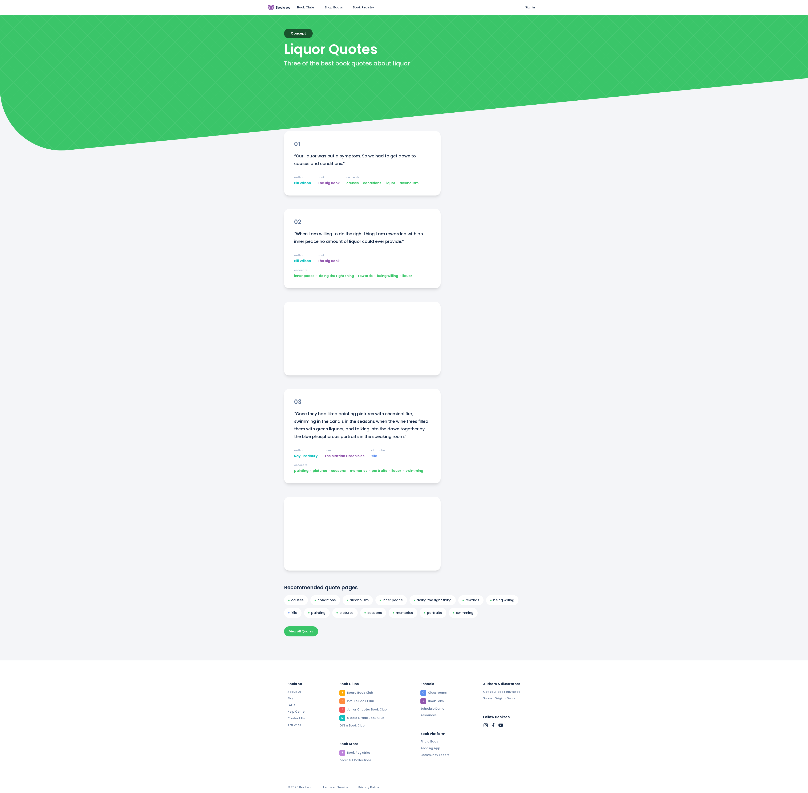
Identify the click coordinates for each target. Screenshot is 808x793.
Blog (290, 698)
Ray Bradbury (306, 456)
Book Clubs (306, 7)
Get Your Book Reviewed (502, 692)
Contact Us (296, 718)
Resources (428, 715)
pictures (320, 470)
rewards (365, 276)
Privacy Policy (368, 787)
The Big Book (329, 183)
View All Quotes (301, 631)
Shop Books (334, 7)
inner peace (304, 276)
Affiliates (294, 725)
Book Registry (363, 7)
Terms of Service (335, 787)
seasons (338, 470)
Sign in (530, 7)
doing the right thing (336, 276)
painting (301, 470)
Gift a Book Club (352, 725)
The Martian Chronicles (344, 456)
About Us (294, 692)
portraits (379, 470)
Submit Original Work (499, 698)
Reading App (430, 748)
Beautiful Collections (355, 760)
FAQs (291, 705)
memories (358, 470)
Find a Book (429, 741)
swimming (414, 470)
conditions (372, 183)
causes (352, 183)
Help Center (296, 711)
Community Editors (434, 755)
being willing (387, 276)
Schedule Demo (432, 709)
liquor (390, 183)
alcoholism (409, 183)
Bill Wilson (302, 183)
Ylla (374, 456)
